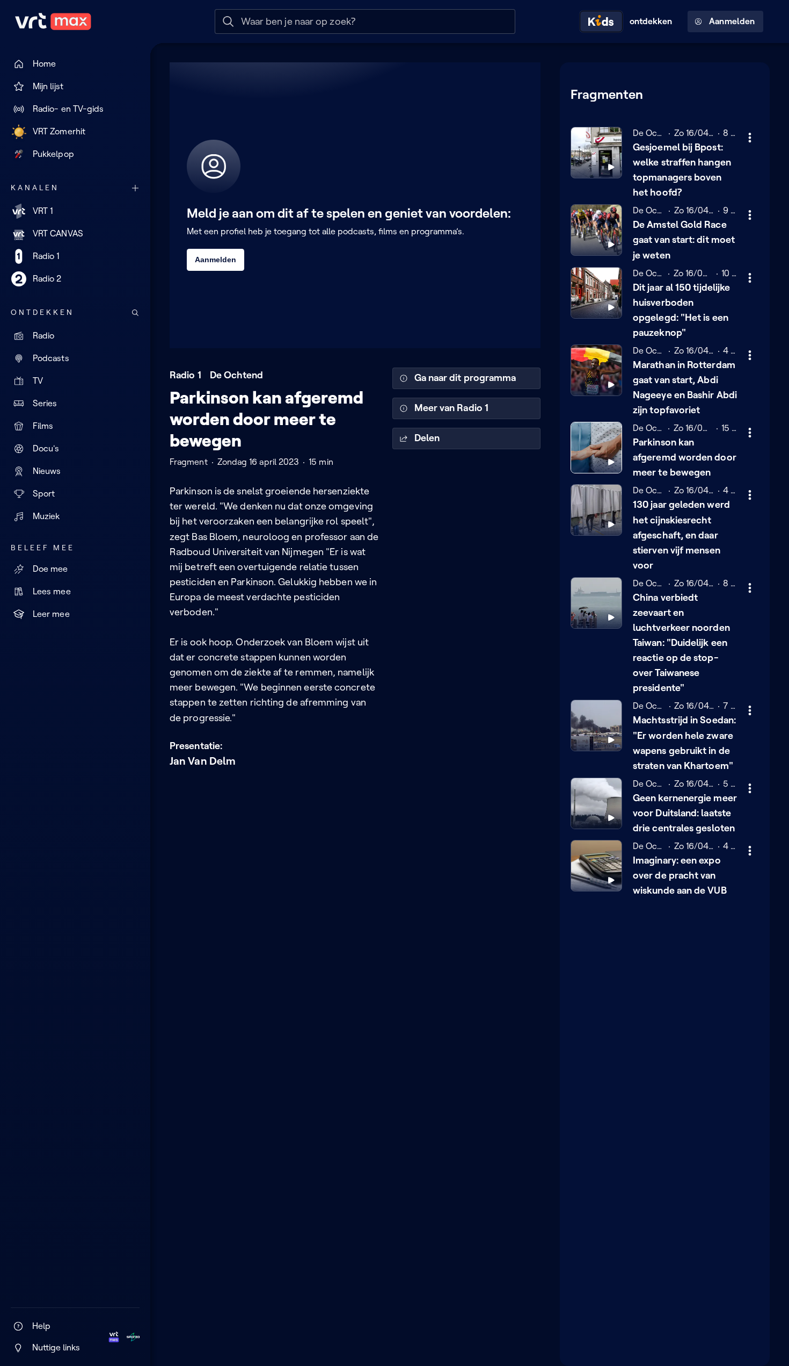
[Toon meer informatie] (750, 137)
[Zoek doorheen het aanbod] (135, 312)
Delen (427, 438)
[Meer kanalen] (135, 188)
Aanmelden (732, 21)
